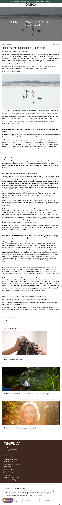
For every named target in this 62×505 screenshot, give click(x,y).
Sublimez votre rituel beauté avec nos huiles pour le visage (26, 394)
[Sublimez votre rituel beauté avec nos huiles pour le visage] (31, 379)
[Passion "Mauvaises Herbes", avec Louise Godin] (31, 413)
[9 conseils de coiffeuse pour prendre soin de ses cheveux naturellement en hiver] (31, 343)
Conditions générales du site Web (12, 464)
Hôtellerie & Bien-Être (9, 469)
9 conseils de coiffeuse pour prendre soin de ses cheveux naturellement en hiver (25, 359)
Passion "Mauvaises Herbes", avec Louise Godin (22, 428)
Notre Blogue (10, 44)
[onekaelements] (31, 4)
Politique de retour (8, 461)
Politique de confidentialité (36, 495)
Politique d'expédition (8, 463)
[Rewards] (7, 500)
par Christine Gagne (6, 51)
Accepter (30, 500)
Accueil (3, 44)
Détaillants (6, 471)
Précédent (52, 44)
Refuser (47, 500)
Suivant (58, 44)
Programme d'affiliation (9, 458)
